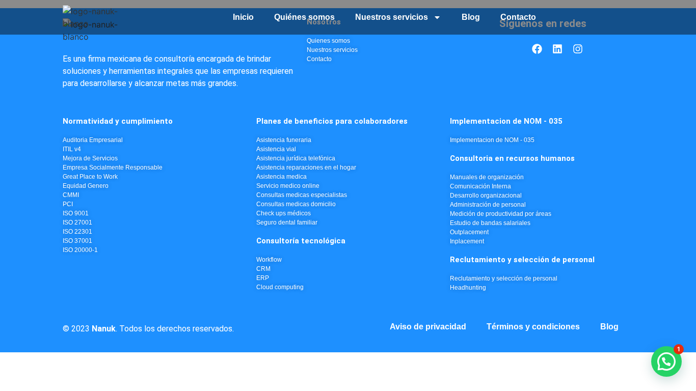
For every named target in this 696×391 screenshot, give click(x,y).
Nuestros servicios (391, 17)
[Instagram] (578, 49)
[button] (666, 361)
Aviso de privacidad (428, 326)
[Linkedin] (557, 49)
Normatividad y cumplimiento (118, 121)
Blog (471, 17)
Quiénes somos (304, 17)
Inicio (243, 17)
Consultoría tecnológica (300, 240)
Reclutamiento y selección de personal (522, 259)
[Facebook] (537, 49)
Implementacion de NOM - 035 (506, 121)
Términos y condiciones (533, 326)
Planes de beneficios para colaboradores (332, 121)
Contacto (518, 17)
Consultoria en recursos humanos (512, 158)
